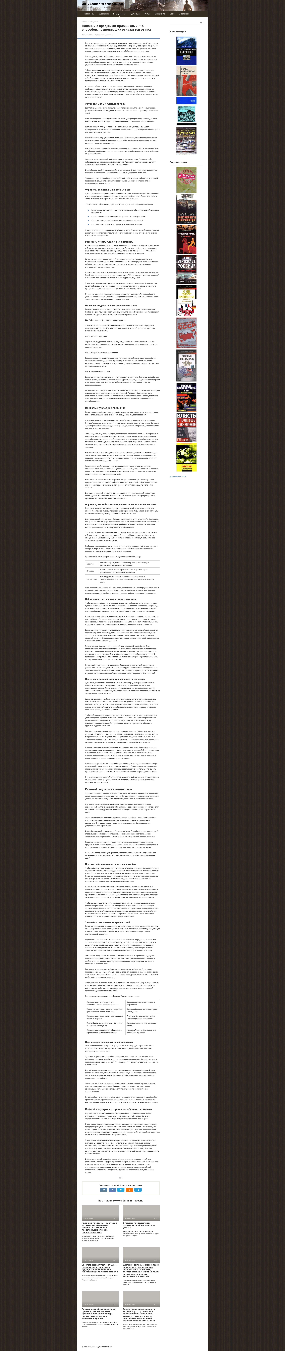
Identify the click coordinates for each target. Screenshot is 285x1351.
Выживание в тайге (178, 477)
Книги (171, 14)
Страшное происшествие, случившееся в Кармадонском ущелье (139, 1225)
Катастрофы (89, 14)
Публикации (135, 14)
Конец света (160, 14)
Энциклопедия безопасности (103, 4)
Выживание (104, 14)
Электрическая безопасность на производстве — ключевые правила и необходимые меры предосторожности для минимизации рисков (98, 1314)
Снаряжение (184, 14)
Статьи (147, 14)
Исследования (119, 14)
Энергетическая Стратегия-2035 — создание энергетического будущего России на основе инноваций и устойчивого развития (100, 1268)
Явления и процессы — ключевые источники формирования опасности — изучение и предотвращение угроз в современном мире (99, 1228)
